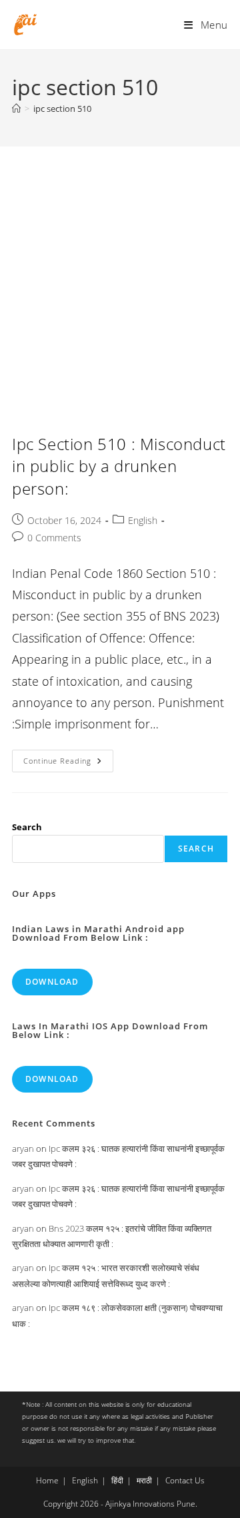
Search (27, 827)
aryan (23, 1148)
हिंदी (117, 1480)
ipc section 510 (62, 109)
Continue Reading (68, 763)
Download (52, 981)
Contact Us (185, 1480)
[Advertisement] (120, 273)
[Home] (16, 109)
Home (47, 1480)
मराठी (144, 1480)
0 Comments (54, 537)
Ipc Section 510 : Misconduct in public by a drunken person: (119, 466)
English (142, 520)
